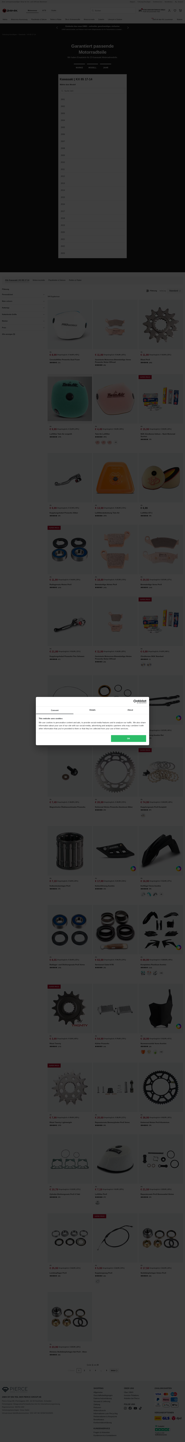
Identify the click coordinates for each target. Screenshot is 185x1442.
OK (128, 738)
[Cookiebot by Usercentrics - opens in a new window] (135, 702)
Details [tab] (92, 710)
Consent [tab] (55, 710)
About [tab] (130, 710)
